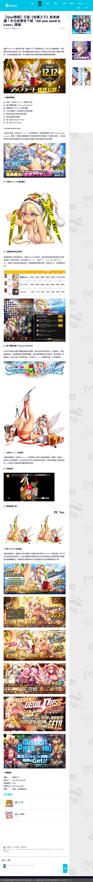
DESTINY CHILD (21, 849)
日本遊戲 (16, 847)
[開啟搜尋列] (87, 3)
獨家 (55, 3)
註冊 (78, 8)
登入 (87, 8)
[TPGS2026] (40, 3)
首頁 (32, 3)
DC (14, 849)
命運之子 (6, 851)
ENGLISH (80, 3)
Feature (31, 849)
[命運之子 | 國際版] (34, 815)
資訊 (47, 3)
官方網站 (8, 794)
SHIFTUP (42, 849)
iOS (36, 849)
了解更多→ (70, 880)
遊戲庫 (71, 3)
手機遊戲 (9, 847)
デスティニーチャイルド (55, 849)
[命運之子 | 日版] (34, 803)
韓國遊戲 (23, 847)
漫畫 (64, 3)
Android (8, 849)
